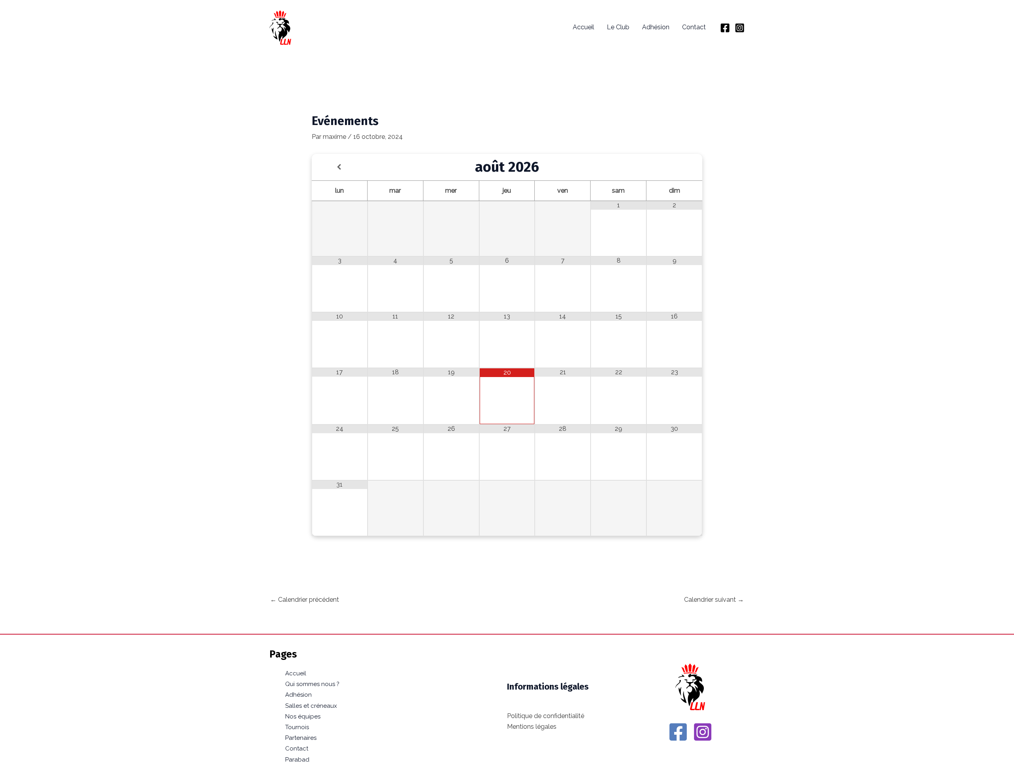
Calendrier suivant (714, 599)
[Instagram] (740, 28)
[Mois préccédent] (340, 167)
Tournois (297, 727)
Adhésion (655, 27)
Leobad (320, 27)
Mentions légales (532, 726)
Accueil (583, 27)
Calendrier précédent (304, 599)
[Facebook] (725, 28)
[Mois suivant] (674, 167)
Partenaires (300, 737)
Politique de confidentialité (545, 716)
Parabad (297, 759)
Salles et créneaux (311, 705)
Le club (618, 27)
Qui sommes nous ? (312, 684)
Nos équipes (302, 716)
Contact (694, 27)
